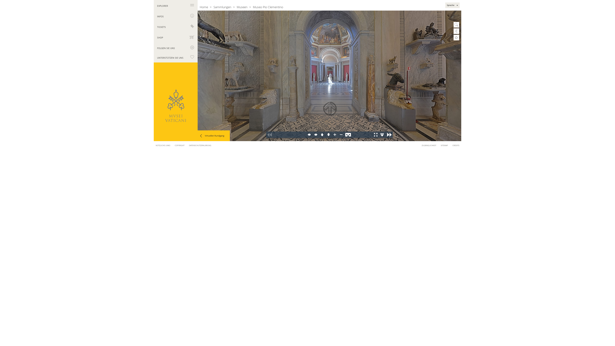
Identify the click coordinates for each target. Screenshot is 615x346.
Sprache (450, 5)
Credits (455, 145)
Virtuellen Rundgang (214, 135)
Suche (456, 25)
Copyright (179, 145)
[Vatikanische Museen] (175, 106)
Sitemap (444, 145)
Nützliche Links (163, 145)
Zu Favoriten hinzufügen (456, 37)
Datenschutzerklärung (200, 145)
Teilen (456, 31)
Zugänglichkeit (429, 145)
